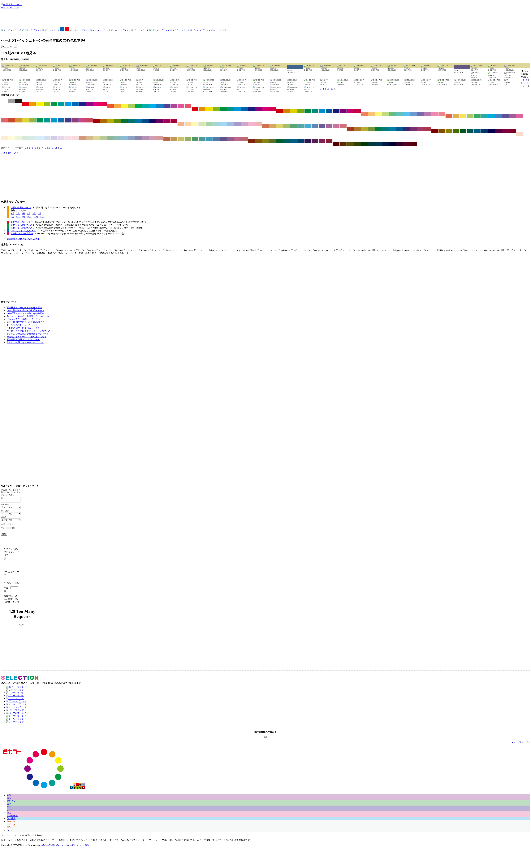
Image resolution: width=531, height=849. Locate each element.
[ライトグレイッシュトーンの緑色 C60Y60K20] (293, 126)
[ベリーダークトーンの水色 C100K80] (378, 144)
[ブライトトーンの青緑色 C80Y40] (145, 106)
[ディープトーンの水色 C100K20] (322, 111)
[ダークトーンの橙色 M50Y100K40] (103, 121)
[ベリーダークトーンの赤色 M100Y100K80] (336, 144)
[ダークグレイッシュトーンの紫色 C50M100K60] (498, 131)
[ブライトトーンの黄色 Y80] (124, 106)
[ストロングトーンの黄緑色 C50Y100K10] (216, 109)
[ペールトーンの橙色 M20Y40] (188, 124)
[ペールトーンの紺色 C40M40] (237, 124)
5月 (34, 213)
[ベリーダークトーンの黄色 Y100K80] (350, 144)
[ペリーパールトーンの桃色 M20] (68, 138)
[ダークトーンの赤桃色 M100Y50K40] (174, 121)
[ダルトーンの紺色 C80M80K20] (68, 120)
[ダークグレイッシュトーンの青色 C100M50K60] (484, 131)
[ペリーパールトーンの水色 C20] (40, 138)
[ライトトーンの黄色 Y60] (378, 114)
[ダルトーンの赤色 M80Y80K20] (11, 120)
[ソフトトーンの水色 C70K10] (491, 116)
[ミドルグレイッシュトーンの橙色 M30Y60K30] (174, 139)
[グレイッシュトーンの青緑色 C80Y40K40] (385, 129)
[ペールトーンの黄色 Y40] (195, 124)
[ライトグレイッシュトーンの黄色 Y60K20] (279, 126)
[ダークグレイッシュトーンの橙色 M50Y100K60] (441, 131)
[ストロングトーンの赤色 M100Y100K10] (195, 109)
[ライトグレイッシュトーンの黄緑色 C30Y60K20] (286, 126)
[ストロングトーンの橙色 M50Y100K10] (202, 109)
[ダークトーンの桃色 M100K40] (166, 121)
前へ (10, 153)
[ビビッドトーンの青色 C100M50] (75, 104)
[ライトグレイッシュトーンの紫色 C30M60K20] (329, 126)
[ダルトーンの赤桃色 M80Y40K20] (89, 120)
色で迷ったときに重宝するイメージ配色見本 (29, 331)
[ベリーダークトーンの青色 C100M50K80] (385, 144)
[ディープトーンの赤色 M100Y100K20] (279, 111)
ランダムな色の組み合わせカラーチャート (28, 334)
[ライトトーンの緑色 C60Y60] (392, 114)
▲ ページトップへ (521, 742)
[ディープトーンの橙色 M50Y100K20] (286, 111)
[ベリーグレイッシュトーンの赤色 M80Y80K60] (251, 141)
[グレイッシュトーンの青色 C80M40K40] (399, 129)
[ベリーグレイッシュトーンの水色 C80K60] (293, 141)
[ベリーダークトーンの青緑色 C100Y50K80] (371, 144)
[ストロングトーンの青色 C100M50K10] (244, 109)
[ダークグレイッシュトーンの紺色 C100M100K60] (491, 131)
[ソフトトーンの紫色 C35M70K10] (512, 116)
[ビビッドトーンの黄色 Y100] (40, 104)
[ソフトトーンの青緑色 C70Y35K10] (484, 116)
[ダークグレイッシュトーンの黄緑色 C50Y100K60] (456, 131)
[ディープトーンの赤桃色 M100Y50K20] (357, 111)
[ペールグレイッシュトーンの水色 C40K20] (124, 138)
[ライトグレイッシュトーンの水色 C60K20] (307, 126)
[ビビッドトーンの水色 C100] (68, 104)
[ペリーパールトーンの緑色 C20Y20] (25, 138)
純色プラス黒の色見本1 (22, 225)
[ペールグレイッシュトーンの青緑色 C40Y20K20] (117, 138)
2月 (18, 213)
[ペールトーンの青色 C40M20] (230, 124)
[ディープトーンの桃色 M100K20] (350, 111)
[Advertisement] (265, 18)
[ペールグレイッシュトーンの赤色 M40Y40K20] (82, 138)
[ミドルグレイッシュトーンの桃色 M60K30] (237, 139)
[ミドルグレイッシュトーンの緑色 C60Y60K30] (195, 139)
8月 (18, 216)
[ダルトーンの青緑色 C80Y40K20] (47, 120)
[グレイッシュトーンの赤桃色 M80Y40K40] (427, 129)
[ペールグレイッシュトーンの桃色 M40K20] (152, 138)
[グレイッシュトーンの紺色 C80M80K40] (406, 129)
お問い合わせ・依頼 (79, 845)
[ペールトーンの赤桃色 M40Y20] (258, 124)
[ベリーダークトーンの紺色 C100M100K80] (392, 144)
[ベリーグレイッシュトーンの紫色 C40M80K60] (315, 141)
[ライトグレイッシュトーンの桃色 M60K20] (336, 126)
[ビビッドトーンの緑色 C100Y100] (54, 104)
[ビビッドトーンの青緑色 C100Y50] (61, 104)
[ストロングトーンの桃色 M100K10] (265, 109)
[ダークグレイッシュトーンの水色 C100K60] (477, 131)
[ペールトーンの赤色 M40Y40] (181, 124)
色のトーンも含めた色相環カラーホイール (28, 316)
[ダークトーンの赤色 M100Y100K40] (96, 121)
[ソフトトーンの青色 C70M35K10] (498, 116)
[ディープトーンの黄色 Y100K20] (293, 111)
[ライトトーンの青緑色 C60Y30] (399, 114)
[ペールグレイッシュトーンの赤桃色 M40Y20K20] (159, 138)
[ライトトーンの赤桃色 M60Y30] (441, 114)
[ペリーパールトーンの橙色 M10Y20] (4, 138)
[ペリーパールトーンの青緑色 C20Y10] (32, 138)
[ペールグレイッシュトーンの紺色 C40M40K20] (138, 138)
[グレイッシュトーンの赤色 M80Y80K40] (350, 129)
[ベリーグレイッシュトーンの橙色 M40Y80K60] (258, 141)
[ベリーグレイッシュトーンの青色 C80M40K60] (300, 141)
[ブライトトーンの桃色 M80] (181, 106)
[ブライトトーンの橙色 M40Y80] (117, 106)
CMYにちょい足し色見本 (23, 230)
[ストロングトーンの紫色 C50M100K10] (258, 109)
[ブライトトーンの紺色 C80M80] (166, 106)
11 (332, 89)
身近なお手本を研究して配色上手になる (26, 336)
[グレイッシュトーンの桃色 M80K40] (420, 129)
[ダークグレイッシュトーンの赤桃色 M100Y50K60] (512, 131)
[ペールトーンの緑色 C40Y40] (209, 124)
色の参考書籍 (48, 845)
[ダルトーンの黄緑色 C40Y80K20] (32, 120)
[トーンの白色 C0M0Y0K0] (4, 101)
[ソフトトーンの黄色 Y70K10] (463, 116)
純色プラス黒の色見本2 (22, 228)
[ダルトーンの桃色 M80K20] (82, 120)
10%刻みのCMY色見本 (22, 233)
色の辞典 (11, 818)
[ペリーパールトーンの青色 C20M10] (47, 138)
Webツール (62, 845)
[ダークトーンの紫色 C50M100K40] (159, 121)
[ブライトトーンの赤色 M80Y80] (110, 106)
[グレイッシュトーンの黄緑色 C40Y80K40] (371, 129)
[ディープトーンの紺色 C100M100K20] (336, 111)
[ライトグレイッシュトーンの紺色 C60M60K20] (322, 126)
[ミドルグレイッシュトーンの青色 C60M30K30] (216, 139)
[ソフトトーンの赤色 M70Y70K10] (449, 116)
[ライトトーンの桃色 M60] (434, 114)
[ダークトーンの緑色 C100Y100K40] (124, 121)
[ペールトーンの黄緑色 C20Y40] (202, 124)
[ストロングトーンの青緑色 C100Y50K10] (230, 109)
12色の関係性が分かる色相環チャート (25, 310)
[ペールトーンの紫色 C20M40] (244, 124)
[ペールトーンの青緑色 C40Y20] (216, 124)
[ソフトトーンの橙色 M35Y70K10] (456, 116)
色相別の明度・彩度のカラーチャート (25, 328)
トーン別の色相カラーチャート (22, 325)
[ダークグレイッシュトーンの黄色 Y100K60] (449, 131)
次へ (16, 153)
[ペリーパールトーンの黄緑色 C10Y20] (18, 138)
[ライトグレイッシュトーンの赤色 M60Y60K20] (265, 126)
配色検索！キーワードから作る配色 (24, 307)
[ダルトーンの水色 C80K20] (54, 120)
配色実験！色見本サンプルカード (23, 238)
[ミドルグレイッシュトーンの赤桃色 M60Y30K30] (244, 139)
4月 (28, 213)
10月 (29, 216)
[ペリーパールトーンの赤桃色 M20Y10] (75, 138)
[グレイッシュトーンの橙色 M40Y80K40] (357, 129)
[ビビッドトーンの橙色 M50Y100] (32, 104)
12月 (42, 216)
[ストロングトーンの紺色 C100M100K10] (251, 109)
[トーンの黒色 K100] (18, 101)
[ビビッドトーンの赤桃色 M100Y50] (103, 104)
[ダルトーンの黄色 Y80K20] (25, 120)
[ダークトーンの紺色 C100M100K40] (152, 121)
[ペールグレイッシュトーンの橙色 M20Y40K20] (89, 138)
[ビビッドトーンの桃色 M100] (96, 104)
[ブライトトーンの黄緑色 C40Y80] (131, 106)
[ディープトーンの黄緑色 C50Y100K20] (300, 111)
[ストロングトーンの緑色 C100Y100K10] (223, 109)
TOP (3, 153)
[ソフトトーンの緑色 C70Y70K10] (477, 116)
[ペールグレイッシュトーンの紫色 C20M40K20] (145, 138)
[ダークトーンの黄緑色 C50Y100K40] (117, 121)
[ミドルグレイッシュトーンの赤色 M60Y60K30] (166, 139)
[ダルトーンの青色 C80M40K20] (61, 120)
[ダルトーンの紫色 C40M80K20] (75, 120)
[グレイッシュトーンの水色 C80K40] (392, 129)
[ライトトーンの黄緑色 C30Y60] (385, 114)
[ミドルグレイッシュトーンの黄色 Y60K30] (181, 139)
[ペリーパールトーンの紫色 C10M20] (61, 138)
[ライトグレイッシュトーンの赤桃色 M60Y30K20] (343, 126)
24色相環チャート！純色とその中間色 (25, 313)
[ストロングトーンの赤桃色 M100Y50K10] (272, 109)
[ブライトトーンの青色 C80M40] (159, 106)
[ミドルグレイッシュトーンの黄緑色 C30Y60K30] (188, 139)
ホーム (10, 830)
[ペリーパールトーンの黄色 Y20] (11, 138)
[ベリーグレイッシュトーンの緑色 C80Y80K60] (279, 141)
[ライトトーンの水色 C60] (406, 114)
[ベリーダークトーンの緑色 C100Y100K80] (364, 144)
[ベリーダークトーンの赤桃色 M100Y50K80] (413, 144)
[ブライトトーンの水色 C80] (152, 106)
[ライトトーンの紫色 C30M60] (427, 114)
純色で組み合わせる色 (22, 222)
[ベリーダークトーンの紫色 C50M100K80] (399, 144)
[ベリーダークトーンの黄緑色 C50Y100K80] (357, 144)
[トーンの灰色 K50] (11, 101)
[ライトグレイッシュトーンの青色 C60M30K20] (315, 126)
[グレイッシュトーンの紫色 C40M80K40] (413, 129)
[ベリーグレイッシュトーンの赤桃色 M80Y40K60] (329, 141)
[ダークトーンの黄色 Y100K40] (110, 121)
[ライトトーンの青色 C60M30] (413, 114)
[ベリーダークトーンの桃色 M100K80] (406, 144)
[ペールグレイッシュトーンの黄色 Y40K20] (96, 138)
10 (328, 89)
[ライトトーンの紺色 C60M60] (420, 114)
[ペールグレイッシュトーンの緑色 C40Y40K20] (110, 138)
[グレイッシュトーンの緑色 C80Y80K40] (378, 129)
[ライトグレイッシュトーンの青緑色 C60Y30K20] (300, 126)
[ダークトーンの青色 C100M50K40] (145, 121)
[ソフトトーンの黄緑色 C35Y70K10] (470, 116)
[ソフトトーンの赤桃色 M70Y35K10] (4, 120)
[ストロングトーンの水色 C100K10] (237, 109)
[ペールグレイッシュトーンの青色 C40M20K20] (131, 138)
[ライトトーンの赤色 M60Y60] (364, 114)
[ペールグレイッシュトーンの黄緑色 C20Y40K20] (103, 138)
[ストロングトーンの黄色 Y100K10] (209, 109)
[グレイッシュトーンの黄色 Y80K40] (364, 129)
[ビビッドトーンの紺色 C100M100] (82, 104)
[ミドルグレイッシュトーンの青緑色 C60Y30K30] (202, 139)
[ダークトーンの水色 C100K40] (138, 121)
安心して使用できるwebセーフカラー (25, 342)
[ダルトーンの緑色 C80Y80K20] (40, 120)
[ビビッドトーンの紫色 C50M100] (89, 104)
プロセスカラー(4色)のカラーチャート (26, 319)
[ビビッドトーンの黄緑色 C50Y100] (47, 104)
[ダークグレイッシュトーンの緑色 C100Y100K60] (463, 131)
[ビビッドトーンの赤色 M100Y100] (25, 104)
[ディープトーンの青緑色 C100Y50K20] (315, 111)
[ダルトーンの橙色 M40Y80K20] (18, 120)
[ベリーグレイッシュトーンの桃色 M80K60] (322, 141)
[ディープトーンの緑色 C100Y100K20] (307, 111)
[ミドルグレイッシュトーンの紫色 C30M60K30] (230, 139)
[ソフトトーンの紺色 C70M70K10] (505, 116)
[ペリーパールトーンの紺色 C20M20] (54, 138)
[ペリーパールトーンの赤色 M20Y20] (519, 134)
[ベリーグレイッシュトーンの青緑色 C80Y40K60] (286, 141)
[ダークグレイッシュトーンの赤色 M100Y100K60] (434, 131)
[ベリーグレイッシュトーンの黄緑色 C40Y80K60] (272, 141)
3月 (23, 213)
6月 (39, 213)
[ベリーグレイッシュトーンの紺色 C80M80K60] (307, 141)
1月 (12, 213)
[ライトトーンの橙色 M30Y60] (371, 114)
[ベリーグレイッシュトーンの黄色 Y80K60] (265, 141)
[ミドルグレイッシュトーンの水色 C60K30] (209, 139)
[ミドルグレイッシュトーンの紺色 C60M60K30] (223, 139)
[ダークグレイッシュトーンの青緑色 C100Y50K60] (470, 131)
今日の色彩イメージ (21, 207)
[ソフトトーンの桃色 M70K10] (519, 116)
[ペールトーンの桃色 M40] (251, 124)
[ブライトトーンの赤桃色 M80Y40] (188, 106)
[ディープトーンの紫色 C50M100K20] (343, 111)
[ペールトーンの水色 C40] (223, 124)
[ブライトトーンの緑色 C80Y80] (138, 106)
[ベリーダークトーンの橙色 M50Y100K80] (343, 144)
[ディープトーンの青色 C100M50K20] (329, 111)
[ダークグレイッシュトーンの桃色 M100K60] (505, 131)
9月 (23, 216)
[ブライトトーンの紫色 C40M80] (174, 106)
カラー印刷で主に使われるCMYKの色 (25, 322)
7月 (12, 216)
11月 (36, 216)
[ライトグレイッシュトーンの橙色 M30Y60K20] (272, 126)
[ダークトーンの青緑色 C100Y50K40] (131, 121)
